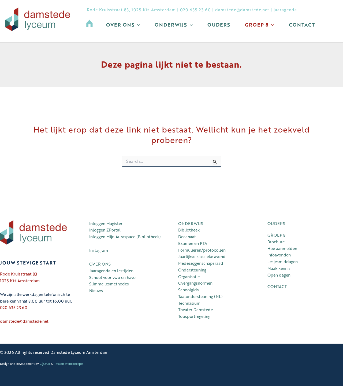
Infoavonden (279, 255)
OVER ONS (100, 264)
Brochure (276, 242)
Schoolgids (188, 290)
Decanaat (187, 237)
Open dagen (278, 275)
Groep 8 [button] (257, 24)
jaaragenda (285, 10)
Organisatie (189, 277)
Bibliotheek (189, 230)
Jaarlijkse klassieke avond (202, 256)
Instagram (98, 250)
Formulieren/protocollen (202, 250)
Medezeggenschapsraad (200, 263)
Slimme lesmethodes (109, 284)
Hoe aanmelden (282, 248)
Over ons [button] (120, 24)
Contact (302, 24)
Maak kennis (278, 268)
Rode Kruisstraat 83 (18, 274)
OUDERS (276, 223)
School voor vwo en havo (112, 277)
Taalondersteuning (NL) (200, 296)
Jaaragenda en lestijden (111, 271)
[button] (137, 25)
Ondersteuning (192, 270)
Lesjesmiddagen (282, 261)
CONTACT (277, 286)
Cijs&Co (45, 364)
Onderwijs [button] (171, 24)
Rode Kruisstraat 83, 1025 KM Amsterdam (131, 10)
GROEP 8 (276, 235)
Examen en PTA (192, 243)
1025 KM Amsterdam (20, 281)
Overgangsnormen (195, 283)
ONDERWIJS (190, 223)
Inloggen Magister (105, 223)
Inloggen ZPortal (105, 230)
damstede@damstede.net (242, 10)
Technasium (189, 303)
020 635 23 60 (195, 10)
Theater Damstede (195, 310)
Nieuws (96, 290)
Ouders (218, 24)
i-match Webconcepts (68, 364)
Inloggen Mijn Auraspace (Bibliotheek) (126, 237)
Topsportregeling (194, 316)
